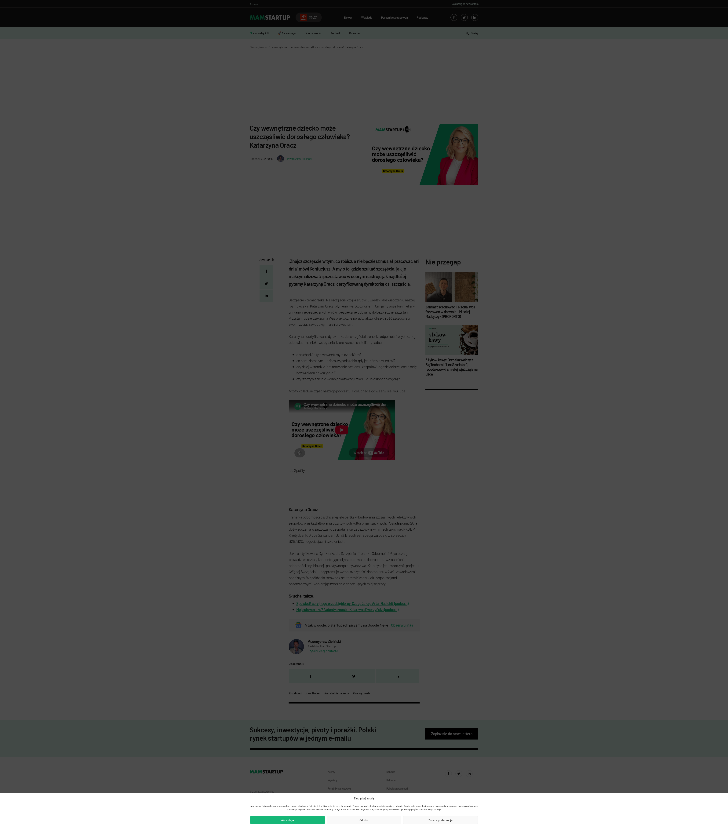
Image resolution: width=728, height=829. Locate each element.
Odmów (364, 820)
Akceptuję (287, 820)
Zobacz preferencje (440, 820)
